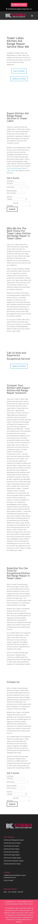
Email (8, 187)
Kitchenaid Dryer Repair (11, 849)
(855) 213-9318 (20, 5)
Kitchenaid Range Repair (12, 855)
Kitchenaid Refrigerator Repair (14, 840)
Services (9, 197)
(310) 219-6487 (8, 880)
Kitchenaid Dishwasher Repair (14, 861)
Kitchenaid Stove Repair (11, 852)
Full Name (10, 181)
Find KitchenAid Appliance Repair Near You (20, 9)
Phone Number (12, 191)
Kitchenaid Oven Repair (11, 846)
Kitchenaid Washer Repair (12, 864)
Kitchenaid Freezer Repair (12, 843)
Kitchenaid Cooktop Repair (12, 858)
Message (10, 206)
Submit (12, 209)
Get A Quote (19, 71)
